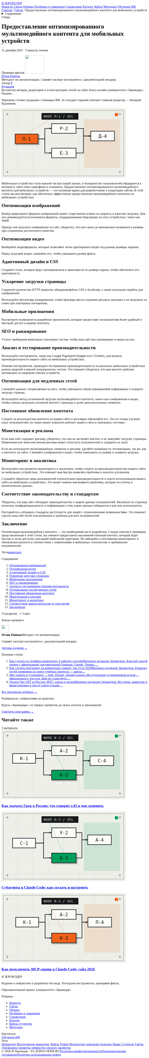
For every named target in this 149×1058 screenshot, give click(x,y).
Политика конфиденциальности (81, 1051)
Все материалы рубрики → (19, 692)
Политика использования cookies (39, 1054)
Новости (7, 6)
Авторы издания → (14, 648)
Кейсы (98, 6)
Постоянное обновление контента (31, 593)
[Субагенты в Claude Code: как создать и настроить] (64, 880)
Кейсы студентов (20, 1023)
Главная (7, 10)
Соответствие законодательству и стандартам (39, 603)
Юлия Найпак (11, 76)
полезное (106, 1044)
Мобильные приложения (25, 579)
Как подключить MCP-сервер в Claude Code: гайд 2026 (48, 969)
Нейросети (9, 1044)
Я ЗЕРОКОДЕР (12, 3)
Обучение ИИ (126, 6)
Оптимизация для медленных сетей (32, 589)
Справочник (73, 6)
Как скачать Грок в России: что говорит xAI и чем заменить (53, 806)
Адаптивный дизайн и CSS (27, 572)
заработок (64, 1047)
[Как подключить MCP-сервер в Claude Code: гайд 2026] (64, 961)
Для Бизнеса (10, 1047)
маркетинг (15, 552)
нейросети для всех (44, 1047)
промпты (25, 1047)
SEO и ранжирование (23, 582)
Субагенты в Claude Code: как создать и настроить (45, 887)
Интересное (77, 1044)
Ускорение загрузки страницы (29, 575)
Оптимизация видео (22, 568)
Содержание (13, 13)
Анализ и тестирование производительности (39, 586)
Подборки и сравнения (49, 6)
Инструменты (26, 1044)
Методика (110, 6)
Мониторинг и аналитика (26, 600)
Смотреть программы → (18, 711)
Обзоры (28, 6)
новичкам (92, 1044)
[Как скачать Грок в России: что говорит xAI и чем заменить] (64, 798)
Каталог (88, 6)
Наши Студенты (123, 1044)
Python (64, 1044)
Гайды (18, 6)
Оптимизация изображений (27, 565)
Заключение (17, 607)
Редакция (8, 86)
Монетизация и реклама (25, 596)
